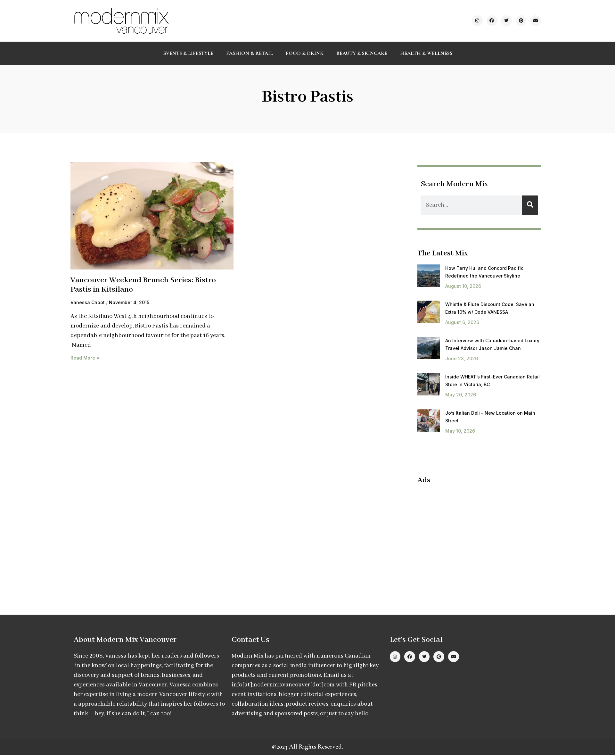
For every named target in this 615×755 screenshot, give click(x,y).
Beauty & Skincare (361, 53)
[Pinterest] (521, 20)
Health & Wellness (426, 53)
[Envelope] (535, 20)
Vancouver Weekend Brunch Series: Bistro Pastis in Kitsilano (143, 285)
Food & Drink (305, 53)
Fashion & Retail (249, 53)
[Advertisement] (471, 536)
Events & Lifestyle (188, 53)
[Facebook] (492, 20)
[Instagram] (477, 20)
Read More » (84, 358)
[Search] (530, 205)
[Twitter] (506, 20)
